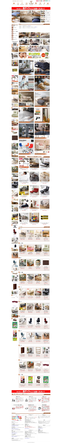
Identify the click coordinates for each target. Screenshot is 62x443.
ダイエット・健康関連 (15, 31)
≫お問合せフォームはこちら (40, 428)
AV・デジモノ (15, 28)
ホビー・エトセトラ (15, 35)
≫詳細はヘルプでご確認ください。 (14, 436)
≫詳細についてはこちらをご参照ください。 (15, 428)
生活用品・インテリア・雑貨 (15, 26)
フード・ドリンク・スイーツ (15, 39)
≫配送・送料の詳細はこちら (27, 428)
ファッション (15, 37)
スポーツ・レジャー (15, 30)
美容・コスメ (15, 33)
